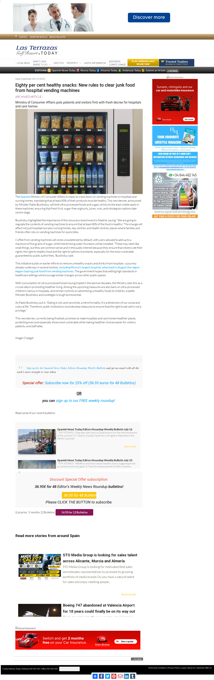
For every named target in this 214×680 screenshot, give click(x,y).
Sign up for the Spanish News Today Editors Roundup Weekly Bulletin (66, 368)
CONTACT (23, 37)
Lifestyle (59, 63)
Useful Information (95, 63)
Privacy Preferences (69, 669)
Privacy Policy (174, 668)
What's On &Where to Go (40, 63)
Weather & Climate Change (117, 63)
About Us (191, 668)
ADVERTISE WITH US (38, 37)
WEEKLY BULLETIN (57, 37)
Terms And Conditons (157, 668)
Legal (183, 668)
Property (72, 63)
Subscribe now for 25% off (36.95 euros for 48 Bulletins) (90, 383)
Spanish (25, 196)
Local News (23, 63)
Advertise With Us (204, 668)
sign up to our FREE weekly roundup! (85, 400)
